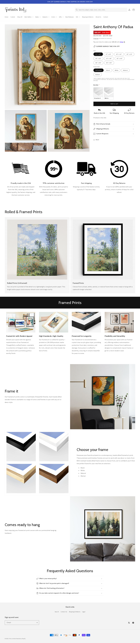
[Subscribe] (37, 622)
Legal (83, 612)
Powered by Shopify (21, 638)
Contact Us (64, 612)
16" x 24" (119, 54)
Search (57, 612)
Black (108, 70)
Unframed (98, 70)
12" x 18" (108, 54)
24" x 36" (109, 58)
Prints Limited (12, 638)
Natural (125, 70)
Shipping (95, 38)
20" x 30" (98, 58)
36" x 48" (98, 63)
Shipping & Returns (74, 612)
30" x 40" (120, 58)
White (116, 70)
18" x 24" (129, 54)
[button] (28, 17)
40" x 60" (109, 63)
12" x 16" (98, 54)
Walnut (97, 74)
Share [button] (97, 140)
